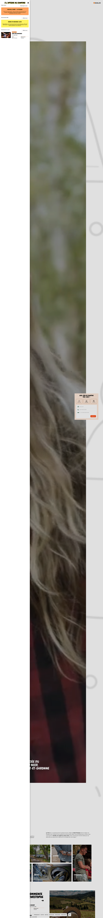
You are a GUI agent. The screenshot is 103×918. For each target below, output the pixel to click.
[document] (51, 459)
